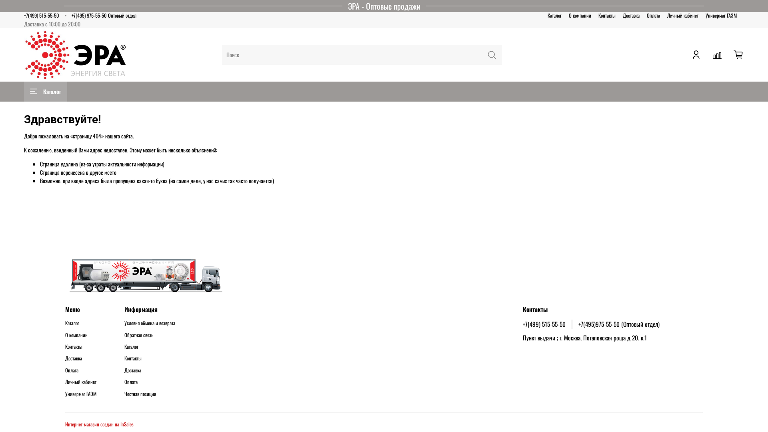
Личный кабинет (682, 15)
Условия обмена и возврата (149, 323)
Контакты (607, 15)
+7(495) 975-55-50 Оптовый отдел (104, 15)
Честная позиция (140, 394)
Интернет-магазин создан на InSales (99, 424)
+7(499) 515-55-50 (41, 15)
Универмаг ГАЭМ (721, 15)
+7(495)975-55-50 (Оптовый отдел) (619, 324)
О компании (580, 15)
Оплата (653, 15)
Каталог (555, 15)
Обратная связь (138, 335)
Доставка (631, 15)
